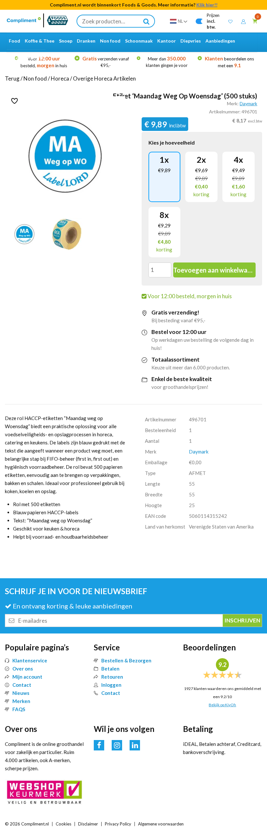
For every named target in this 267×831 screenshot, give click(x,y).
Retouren (112, 677)
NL (180, 21)
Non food (35, 78)
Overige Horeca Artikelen (104, 78)
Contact (21, 685)
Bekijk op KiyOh (222, 704)
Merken (21, 701)
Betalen (110, 668)
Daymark (248, 103)
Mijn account (27, 677)
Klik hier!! (207, 4)
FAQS (18, 709)
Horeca (60, 78)
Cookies (63, 823)
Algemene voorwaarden (161, 823)
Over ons (22, 668)
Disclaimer (88, 823)
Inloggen (111, 685)
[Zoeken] (146, 21)
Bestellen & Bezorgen (126, 660)
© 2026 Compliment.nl (27, 823)
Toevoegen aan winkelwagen (214, 270)
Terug (12, 78)
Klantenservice (29, 660)
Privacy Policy (118, 823)
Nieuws (20, 693)
